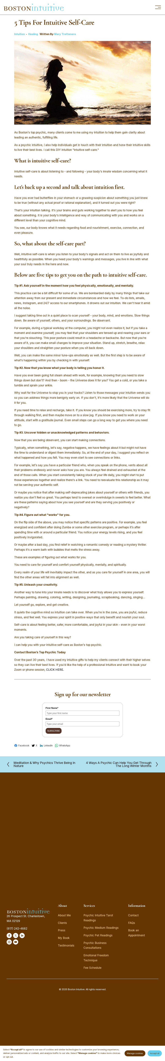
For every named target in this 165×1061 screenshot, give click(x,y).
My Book (64, 938)
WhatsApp (64, 745)
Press (61, 930)
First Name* (52, 708)
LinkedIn (48, 745)
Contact (133, 915)
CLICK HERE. (55, 669)
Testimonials (66, 945)
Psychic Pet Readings (97, 935)
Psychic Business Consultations (95, 945)
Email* (49, 719)
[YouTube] (15, 942)
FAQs (131, 923)
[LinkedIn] (22, 935)
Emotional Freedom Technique (96, 958)
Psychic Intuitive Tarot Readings (98, 918)
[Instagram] (9, 942)
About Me (64, 915)
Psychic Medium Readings (101, 927)
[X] (15, 935)
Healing (33, 34)
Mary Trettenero (65, 34)
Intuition (19, 34)
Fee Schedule (92, 967)
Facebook (23, 745)
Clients (62, 923)
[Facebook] (9, 935)
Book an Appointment (136, 933)
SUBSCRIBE (53, 731)
